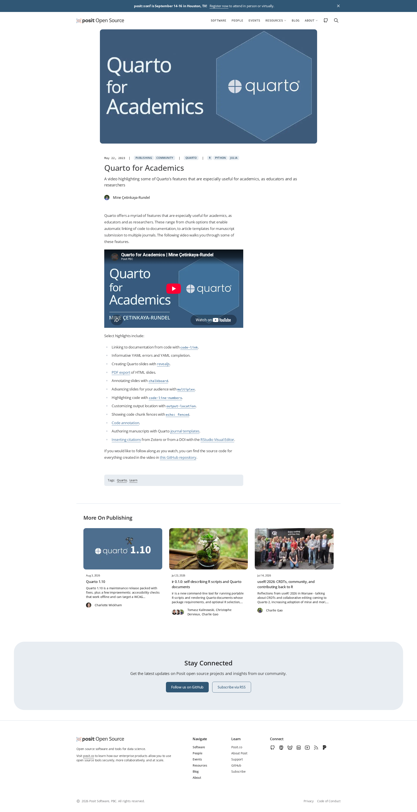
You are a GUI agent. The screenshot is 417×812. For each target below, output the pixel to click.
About (309, 20)
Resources (274, 20)
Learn (133, 480)
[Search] (335, 20)
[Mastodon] (281, 747)
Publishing (144, 158)
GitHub (236, 765)
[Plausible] (324, 747)
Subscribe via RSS (232, 687)
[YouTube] (307, 747)
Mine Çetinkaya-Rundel (131, 197)
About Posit (239, 753)
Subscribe (238, 771)
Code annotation (125, 422)
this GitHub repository (178, 457)
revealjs (163, 363)
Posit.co (236, 747)
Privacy (309, 801)
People (237, 20)
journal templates (185, 431)
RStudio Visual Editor (217, 439)
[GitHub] (272, 747)
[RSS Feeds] (316, 747)
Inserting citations (126, 439)
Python (220, 158)
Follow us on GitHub (187, 687)
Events (254, 20)
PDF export (121, 372)
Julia (234, 158)
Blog (296, 20)
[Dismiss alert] (338, 6)
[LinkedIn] (298, 747)
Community (164, 158)
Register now (219, 6)
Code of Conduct (329, 801)
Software (218, 20)
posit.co (88, 756)
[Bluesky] (290, 747)
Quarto (191, 158)
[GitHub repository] (326, 20)
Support (237, 759)
